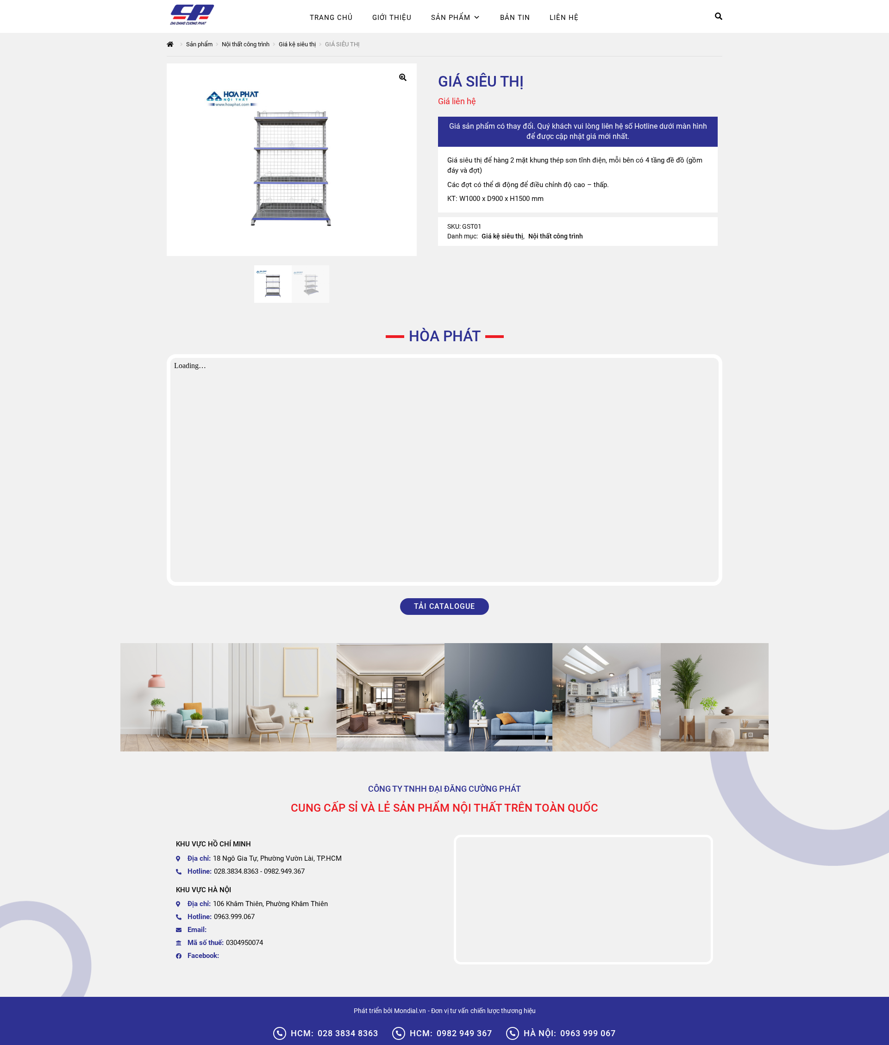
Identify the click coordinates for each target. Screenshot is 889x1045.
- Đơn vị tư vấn (448, 1010)
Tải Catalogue (444, 606)
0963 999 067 (570, 1033)
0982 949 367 (451, 1033)
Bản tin (515, 17)
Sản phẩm (450, 17)
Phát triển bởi (373, 1010)
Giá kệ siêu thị (297, 44)
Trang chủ (331, 17)
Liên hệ (564, 17)
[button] (402, 77)
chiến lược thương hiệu (503, 1010)
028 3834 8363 (334, 1033)
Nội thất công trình (245, 44)
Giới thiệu (392, 17)
